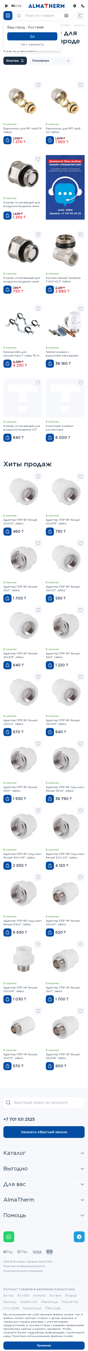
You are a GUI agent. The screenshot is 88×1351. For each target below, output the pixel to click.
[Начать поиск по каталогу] (19, 15)
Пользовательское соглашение (23, 1271)
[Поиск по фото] (66, 15)
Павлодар (53, 1308)
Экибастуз (28, 1302)
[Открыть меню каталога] (7, 15)
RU (13, 5)
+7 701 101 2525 (19, 1119)
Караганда (49, 1302)
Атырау (71, 1295)
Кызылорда (32, 1308)
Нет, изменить (32, 44)
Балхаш (9, 1302)
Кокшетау (69, 1302)
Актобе (23, 1295)
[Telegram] (79, 1236)
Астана (55, 1295)
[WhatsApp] (8, 1236)
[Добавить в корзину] (7, 140)
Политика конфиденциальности (24, 1266)
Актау (8, 1295)
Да (32, 36)
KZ (19, 5)
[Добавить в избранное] (38, 85)
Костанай (11, 1308)
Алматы (39, 1295)
